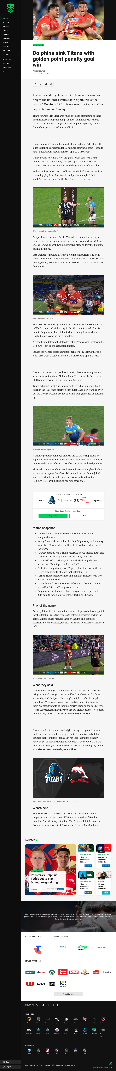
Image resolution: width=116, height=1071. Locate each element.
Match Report (38, 45)
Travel (6, 26)
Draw (5, 30)
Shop (5, 71)
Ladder (6, 34)
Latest (84, 516)
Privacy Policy (38, 1065)
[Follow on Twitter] (53, 1005)
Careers (47, 1065)
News (5, 18)
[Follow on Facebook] (48, 1005)
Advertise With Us (70, 1065)
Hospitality (7, 68)
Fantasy (7, 46)
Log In (8, 1067)
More (5, 54)
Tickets (6, 64)
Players (7, 38)
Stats (5, 42)
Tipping (6, 50)
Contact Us (59, 1065)
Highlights (53, 516)
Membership (7, 60)
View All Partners (68, 994)
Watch (6, 22)
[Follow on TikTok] (43, 1005)
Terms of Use (28, 1065)
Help (53, 1065)
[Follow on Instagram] (58, 1005)
